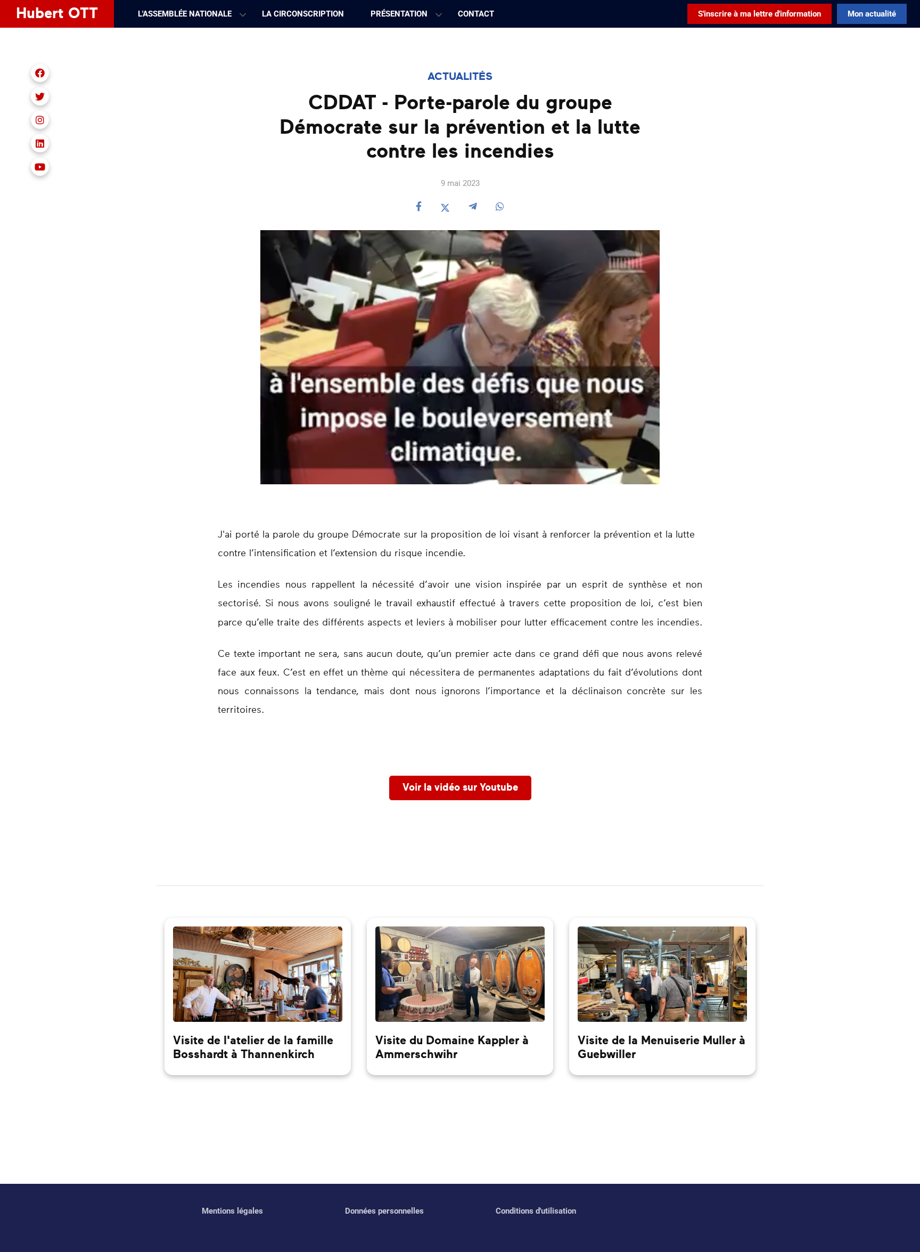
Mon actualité (872, 14)
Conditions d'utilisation (536, 1211)
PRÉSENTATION (399, 14)
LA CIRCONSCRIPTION (303, 14)
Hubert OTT (57, 13)
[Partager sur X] (445, 207)
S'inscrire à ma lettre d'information (759, 14)
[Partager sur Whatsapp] (500, 207)
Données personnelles (384, 1211)
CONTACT (476, 14)
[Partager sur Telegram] (473, 207)
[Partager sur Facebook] (418, 207)
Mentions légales (232, 1211)
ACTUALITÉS (460, 76)
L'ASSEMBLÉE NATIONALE (185, 14)
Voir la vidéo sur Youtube (460, 788)
